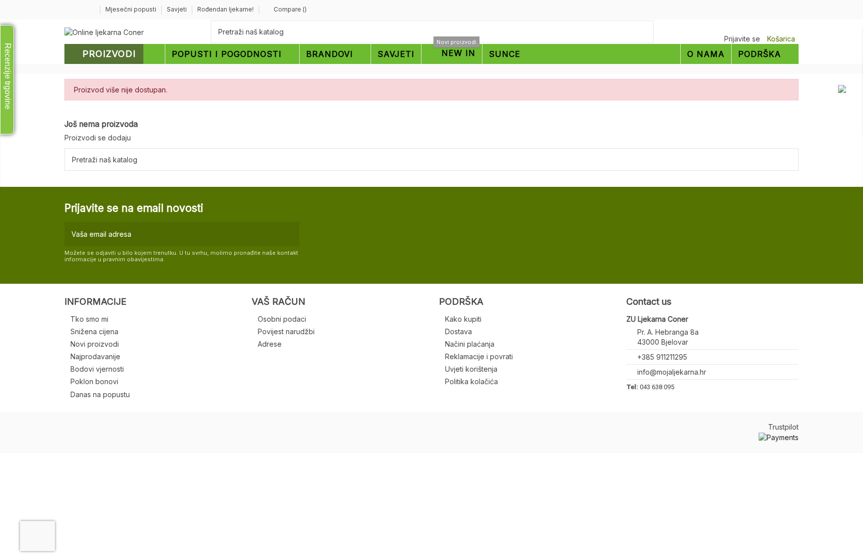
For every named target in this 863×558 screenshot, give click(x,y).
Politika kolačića (471, 381)
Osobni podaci (282, 319)
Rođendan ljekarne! (225, 9)
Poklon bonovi (94, 381)
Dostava (458, 331)
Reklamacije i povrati (479, 356)
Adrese (270, 344)
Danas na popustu (100, 394)
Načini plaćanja (469, 344)
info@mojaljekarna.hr (671, 372)
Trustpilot (783, 427)
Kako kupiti (463, 319)
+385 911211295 (662, 357)
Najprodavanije (95, 356)
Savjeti (177, 9)
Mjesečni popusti (131, 9)
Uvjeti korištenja (471, 369)
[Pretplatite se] (289, 234)
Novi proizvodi (94, 344)
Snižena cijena (94, 331)
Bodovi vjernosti (97, 369)
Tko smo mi (89, 319)
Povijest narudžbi (286, 331)
